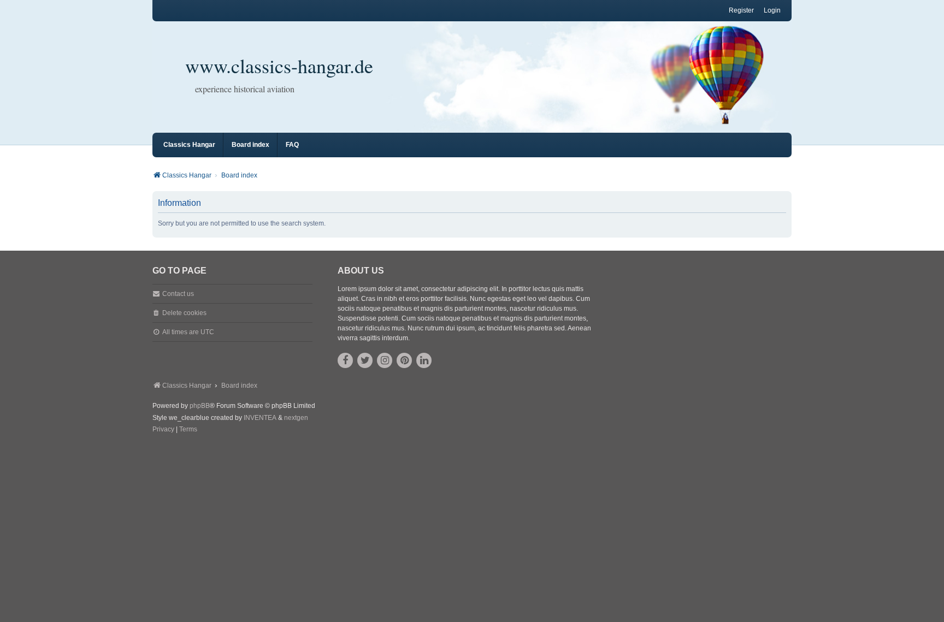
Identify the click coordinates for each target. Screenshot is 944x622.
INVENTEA (260, 418)
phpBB (200, 406)
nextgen (296, 418)
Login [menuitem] (772, 10)
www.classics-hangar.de (279, 65)
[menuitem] (163, 430)
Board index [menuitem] (250, 145)
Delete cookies (184, 313)
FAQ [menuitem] (292, 145)
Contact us (178, 294)
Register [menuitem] (741, 10)
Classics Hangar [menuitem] (189, 145)
